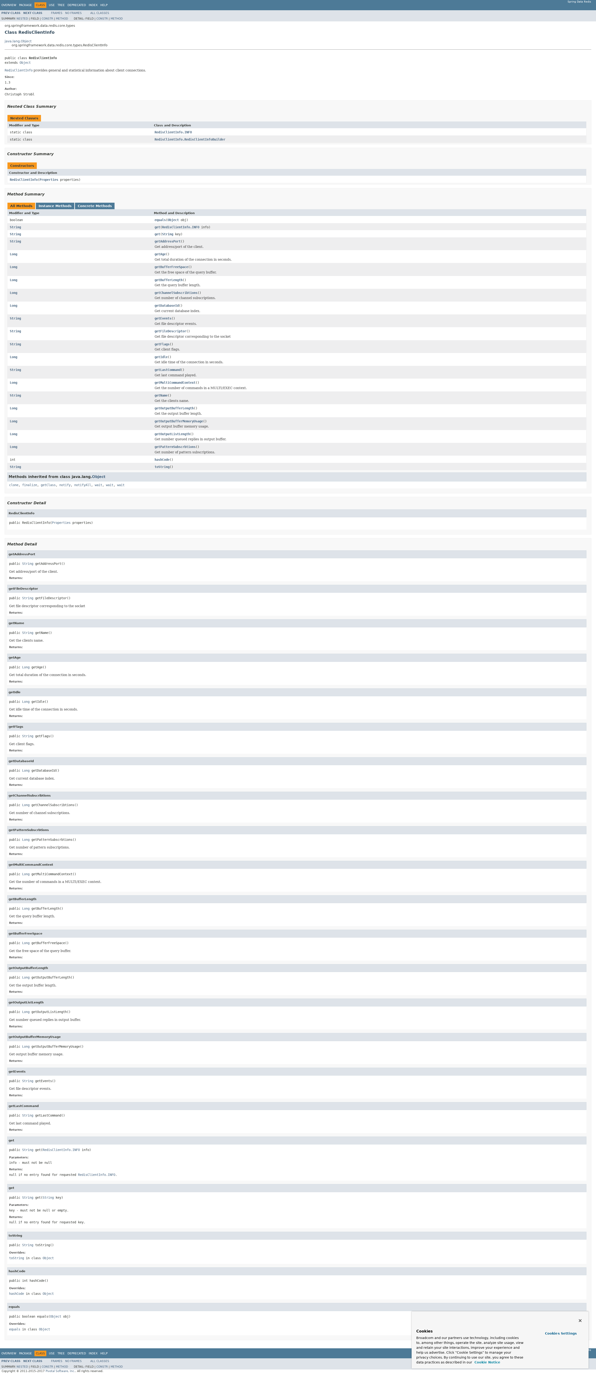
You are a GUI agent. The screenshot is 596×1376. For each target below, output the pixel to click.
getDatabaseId (167, 305)
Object (25, 62)
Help (104, 5)
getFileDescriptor (170, 331)
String (15, 227)
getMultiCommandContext (175, 382)
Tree (61, 5)
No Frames (73, 13)
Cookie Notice (486, 1362)
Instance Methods (55, 206)
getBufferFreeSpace (171, 267)
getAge (160, 254)
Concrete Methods (95, 206)
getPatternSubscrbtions (175, 447)
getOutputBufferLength (174, 408)
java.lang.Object (18, 41)
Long (13, 254)
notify (65, 485)
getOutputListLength (172, 434)
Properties (49, 180)
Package (25, 5)
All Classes (99, 13)
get (157, 227)
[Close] (580, 1320)
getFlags (162, 344)
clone (13, 485)
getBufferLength (169, 280)
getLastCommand (168, 370)
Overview (8, 5)
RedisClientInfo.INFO (173, 132)
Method (62, 18)
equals (160, 220)
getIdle (161, 357)
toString (162, 467)
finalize (29, 485)
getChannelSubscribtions (176, 293)
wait (98, 485)
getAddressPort (168, 241)
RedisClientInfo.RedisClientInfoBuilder (190, 139)
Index (93, 5)
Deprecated (77, 5)
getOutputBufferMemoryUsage (179, 421)
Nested (22, 18)
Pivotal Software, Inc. (60, 1371)
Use (52, 5)
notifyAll (82, 485)
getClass (48, 485)
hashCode (162, 459)
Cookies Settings (561, 1333)
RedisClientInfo (24, 180)
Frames (56, 13)
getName (161, 395)
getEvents (163, 318)
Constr (47, 18)
